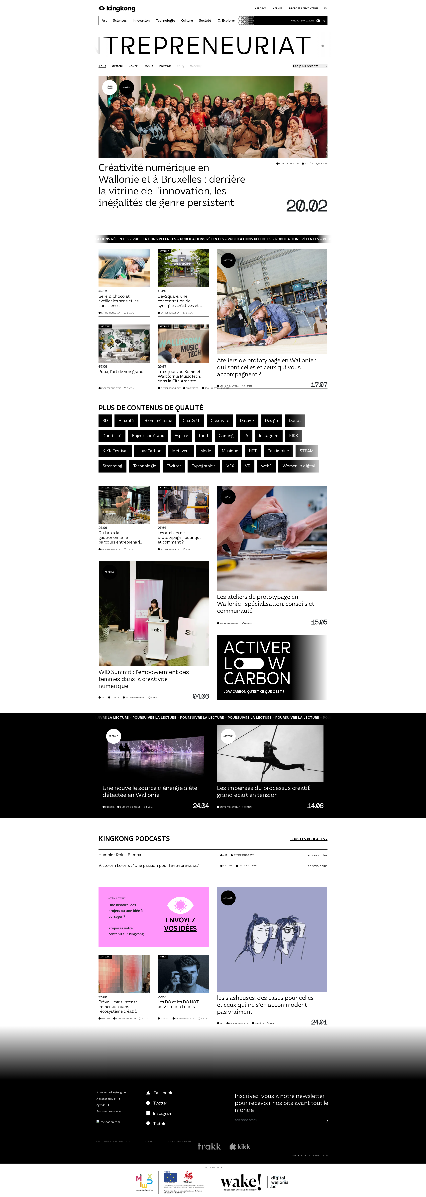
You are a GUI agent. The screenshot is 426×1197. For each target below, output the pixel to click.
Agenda (277, 8)
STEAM (307, 451)
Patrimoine (278, 451)
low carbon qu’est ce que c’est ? (254, 692)
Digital (115, 698)
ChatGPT (191, 421)
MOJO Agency (323, 1156)
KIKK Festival (115, 451)
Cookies (148, 1141)
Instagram (268, 436)
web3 (266, 466)
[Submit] (326, 1121)
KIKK (293, 436)
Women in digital (299, 466)
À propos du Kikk (106, 1098)
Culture (187, 20)
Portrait (165, 66)
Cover (133, 66)
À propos (260, 8)
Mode (205, 451)
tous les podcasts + (308, 839)
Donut (148, 66)
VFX (230, 466)
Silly (180, 66)
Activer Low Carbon (302, 21)
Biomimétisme (158, 421)
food (203, 436)
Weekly (196, 66)
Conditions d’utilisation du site (113, 1141)
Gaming (226, 436)
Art (104, 20)
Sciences (120, 20)
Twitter (174, 466)
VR (247, 466)
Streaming (112, 466)
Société (205, 20)
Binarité (126, 421)
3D (105, 421)
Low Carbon (149, 451)
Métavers (181, 451)
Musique (230, 451)
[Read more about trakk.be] (209, 1146)
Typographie (204, 466)
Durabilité (112, 436)
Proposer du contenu (303, 8)
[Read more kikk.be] (239, 1146)
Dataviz (247, 421)
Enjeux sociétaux (148, 436)
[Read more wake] (255, 1182)
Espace (181, 436)
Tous (102, 66)
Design (271, 421)
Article (117, 66)
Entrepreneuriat (289, 164)
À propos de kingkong (109, 1092)
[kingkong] (117, 8)
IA (246, 436)
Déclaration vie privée (179, 1141)
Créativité (220, 421)
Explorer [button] (228, 20)
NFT (253, 451)
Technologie (165, 20)
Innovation (141, 20)
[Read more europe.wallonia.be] (170, 1182)
